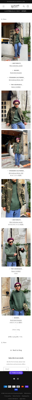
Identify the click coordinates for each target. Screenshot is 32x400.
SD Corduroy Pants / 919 (16, 80)
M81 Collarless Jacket (16, 65)
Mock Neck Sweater (16, 73)
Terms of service (16, 396)
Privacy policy (7, 396)
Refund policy (27, 393)
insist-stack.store (9, 393)
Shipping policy (25, 396)
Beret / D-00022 (16, 87)
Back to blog (17, 350)
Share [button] (4, 19)
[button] (4, 6)
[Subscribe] (26, 369)
